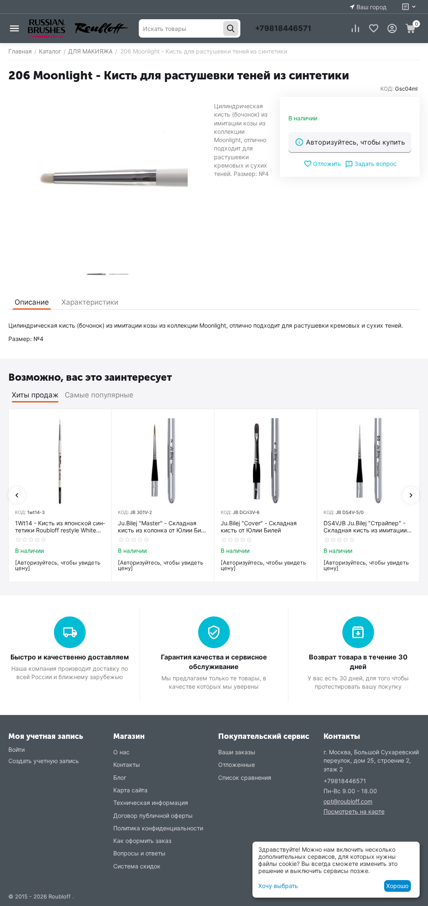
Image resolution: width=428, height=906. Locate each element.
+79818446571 (283, 28)
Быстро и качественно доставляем (69, 657)
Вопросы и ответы (139, 853)
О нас (121, 752)
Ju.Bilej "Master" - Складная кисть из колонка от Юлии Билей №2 (160, 527)
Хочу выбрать (278, 885)
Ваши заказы (236, 752)
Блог (119, 777)
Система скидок (136, 866)
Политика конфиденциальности (158, 828)
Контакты (126, 764)
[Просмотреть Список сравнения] (355, 28)
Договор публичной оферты (153, 815)
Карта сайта (130, 790)
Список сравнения (244, 777)
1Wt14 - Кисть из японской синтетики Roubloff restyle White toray (60, 527)
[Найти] (230, 28)
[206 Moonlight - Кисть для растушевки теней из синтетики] (107, 177)
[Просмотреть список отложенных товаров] (373, 28)
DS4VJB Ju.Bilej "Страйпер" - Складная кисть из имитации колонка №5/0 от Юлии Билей (366, 527)
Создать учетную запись (43, 760)
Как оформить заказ (142, 840)
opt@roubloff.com (348, 801)
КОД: (387, 88)
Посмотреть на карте (354, 811)
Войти (16, 749)
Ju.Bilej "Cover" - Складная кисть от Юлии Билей (259, 527)
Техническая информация (150, 802)
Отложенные (236, 764)
